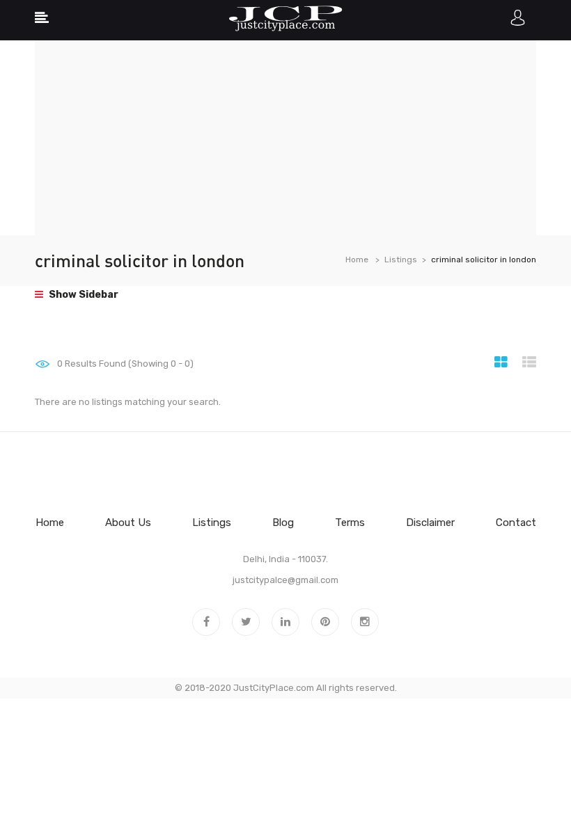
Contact (516, 522)
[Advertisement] (285, 137)
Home (356, 259)
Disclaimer (430, 522)
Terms (350, 522)
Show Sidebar (82, 295)
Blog (283, 522)
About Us (128, 522)
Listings (400, 259)
